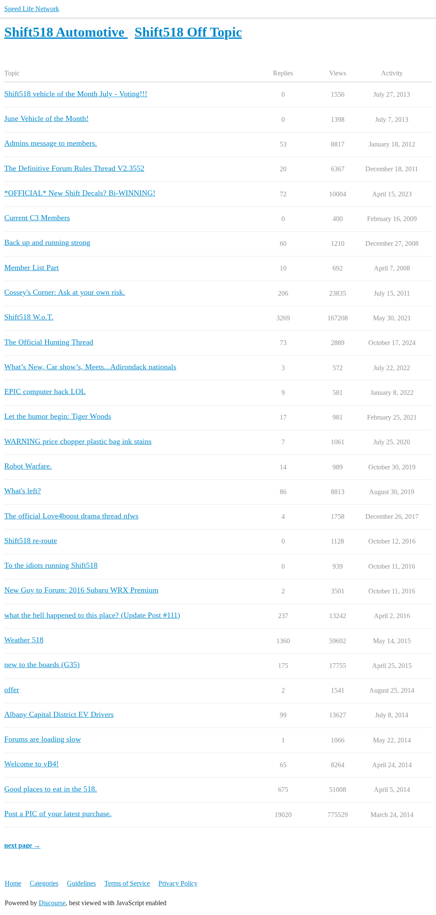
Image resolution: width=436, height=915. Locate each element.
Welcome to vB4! (31, 764)
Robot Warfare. (28, 466)
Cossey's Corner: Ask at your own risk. (64, 292)
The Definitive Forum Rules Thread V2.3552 (74, 168)
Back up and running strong (47, 242)
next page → (22, 845)
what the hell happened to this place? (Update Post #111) (92, 615)
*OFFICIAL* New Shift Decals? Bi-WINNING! (79, 193)
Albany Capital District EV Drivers (59, 714)
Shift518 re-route (30, 540)
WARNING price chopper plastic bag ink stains (78, 441)
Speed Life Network (31, 8)
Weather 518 (23, 640)
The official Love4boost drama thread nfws (71, 516)
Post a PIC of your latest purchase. (58, 813)
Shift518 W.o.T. (29, 317)
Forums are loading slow (42, 739)
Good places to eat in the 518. (50, 789)
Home (13, 883)
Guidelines (81, 883)
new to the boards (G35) (42, 664)
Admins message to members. (50, 143)
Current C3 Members (37, 217)
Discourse (52, 902)
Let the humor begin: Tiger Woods (57, 416)
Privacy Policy (178, 883)
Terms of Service (127, 883)
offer (11, 689)
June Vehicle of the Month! (46, 118)
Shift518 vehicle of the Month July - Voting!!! (75, 93)
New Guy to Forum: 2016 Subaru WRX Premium (81, 590)
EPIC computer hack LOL (45, 391)
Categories (44, 883)
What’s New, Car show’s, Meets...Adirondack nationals (90, 367)
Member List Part (31, 267)
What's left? (22, 490)
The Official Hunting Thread (48, 342)
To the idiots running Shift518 (51, 565)
